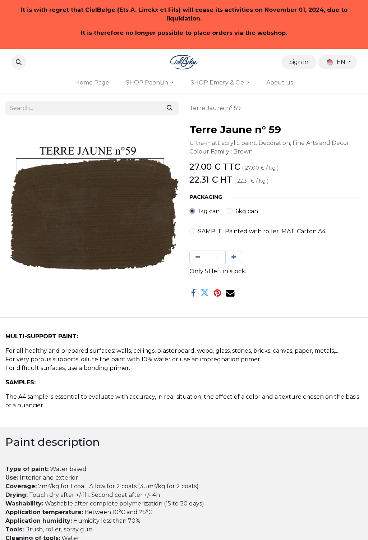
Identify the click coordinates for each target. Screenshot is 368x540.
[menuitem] (92, 82)
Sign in (298, 62)
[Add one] (233, 257)
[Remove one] (197, 257)
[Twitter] (205, 293)
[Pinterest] (217, 293)
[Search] (170, 108)
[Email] (230, 293)
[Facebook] (193, 293)
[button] (18, 62)
